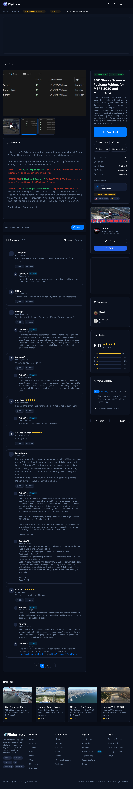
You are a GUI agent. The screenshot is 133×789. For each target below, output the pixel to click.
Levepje (19, 311)
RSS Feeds (33, 768)
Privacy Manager (115, 751)
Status (84, 764)
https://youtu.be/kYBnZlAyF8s (64, 654)
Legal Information (115, 747)
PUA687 (19, 589)
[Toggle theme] (108, 4)
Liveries (32, 751)
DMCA (110, 756)
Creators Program (63, 760)
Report (122, 421)
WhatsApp (8, 767)
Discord (7, 758)
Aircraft (32, 739)
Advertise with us (91, 751)
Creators (59, 747)
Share (102, 421)
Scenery (32, 747)
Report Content (88, 760)
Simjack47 (20, 357)
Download (112, 132)
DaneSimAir (21, 453)
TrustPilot (19, 767)
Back (11, 64)
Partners (85, 747)
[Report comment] (37, 266)
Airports (32, 743)
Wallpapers (60, 764)
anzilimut (19, 400)
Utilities (32, 756)
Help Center (87, 739)
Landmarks (55, 11)
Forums (58, 743)
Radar (58, 756)
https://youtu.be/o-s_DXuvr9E (31, 654)
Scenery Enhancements (35, 11)
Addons (15, 11)
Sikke (18, 291)
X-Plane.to (33, 764)
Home (5, 11)
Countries (33, 760)
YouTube (8, 762)
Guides (58, 751)
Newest (69, 240)
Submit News (87, 756)
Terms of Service (115, 739)
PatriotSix (23, 274)
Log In (79, 227)
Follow (112, 241)
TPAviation (20, 252)
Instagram (18, 758)
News (57, 739)
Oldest (80, 240)
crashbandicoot (23, 432)
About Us (86, 743)
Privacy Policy (114, 743)
